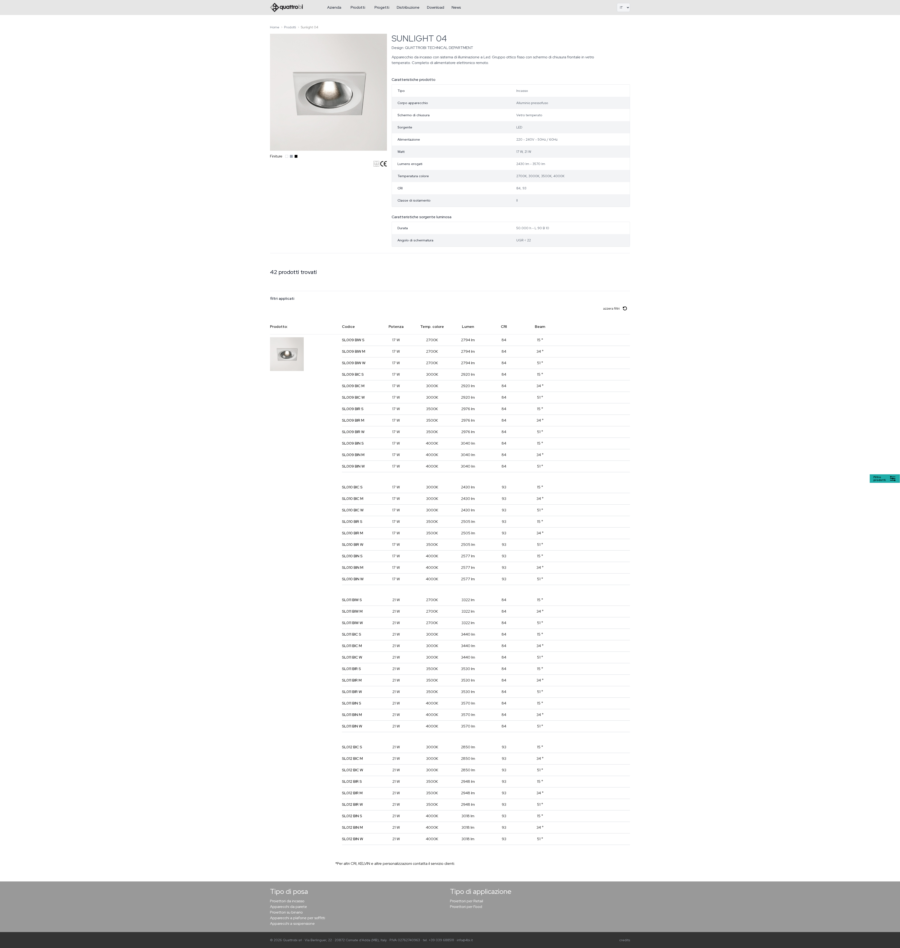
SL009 (353, 339)
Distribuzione (408, 7)
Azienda (334, 7)
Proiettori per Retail (466, 901)
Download (435, 7)
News (456, 7)
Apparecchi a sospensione (292, 923)
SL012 (352, 747)
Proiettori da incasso (287, 901)
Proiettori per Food (466, 906)
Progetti (382, 7)
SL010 (352, 487)
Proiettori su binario (286, 912)
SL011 (352, 599)
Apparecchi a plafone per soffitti (297, 917)
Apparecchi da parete (288, 906)
